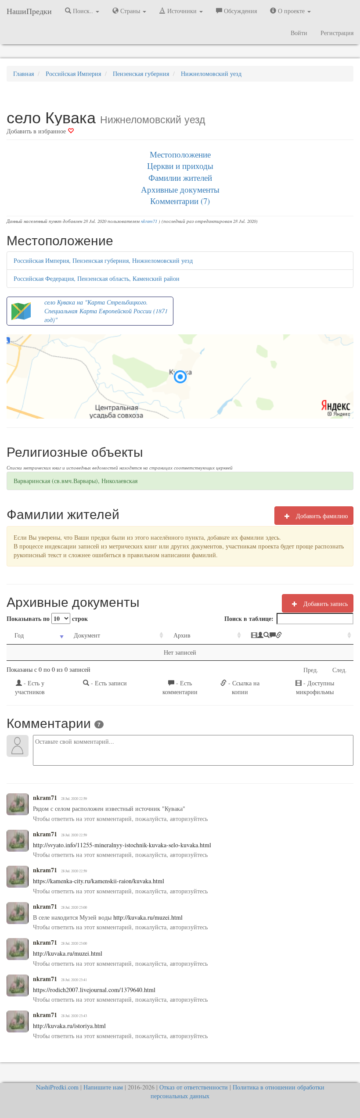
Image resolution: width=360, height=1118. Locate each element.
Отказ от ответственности (193, 1087)
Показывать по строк (47, 618)
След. (339, 670)
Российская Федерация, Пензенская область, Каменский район (97, 278)
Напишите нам (103, 1087)
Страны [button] (130, 11)
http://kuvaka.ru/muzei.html (147, 917)
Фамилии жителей (180, 177)
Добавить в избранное (37, 131)
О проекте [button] (291, 11)
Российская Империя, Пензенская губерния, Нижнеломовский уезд (103, 260)
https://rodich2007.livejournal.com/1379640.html (94, 989)
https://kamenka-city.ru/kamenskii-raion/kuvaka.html (98, 881)
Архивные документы (180, 189)
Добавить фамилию (321, 516)
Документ (87, 635)
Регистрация (336, 33)
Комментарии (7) (180, 200)
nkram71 (149, 221)
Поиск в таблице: (249, 618)
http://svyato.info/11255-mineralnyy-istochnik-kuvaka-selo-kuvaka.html (122, 845)
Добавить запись (325, 603)
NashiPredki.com (57, 1087)
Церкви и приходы (180, 165)
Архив (182, 635)
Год (19, 635)
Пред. (310, 670)
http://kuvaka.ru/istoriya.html (69, 1025)
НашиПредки (29, 11)
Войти (299, 33)
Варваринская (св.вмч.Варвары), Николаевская (75, 481)
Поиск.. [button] (83, 11)
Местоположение (180, 154)
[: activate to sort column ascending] (298, 636)
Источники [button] (182, 11)
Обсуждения (239, 11)
